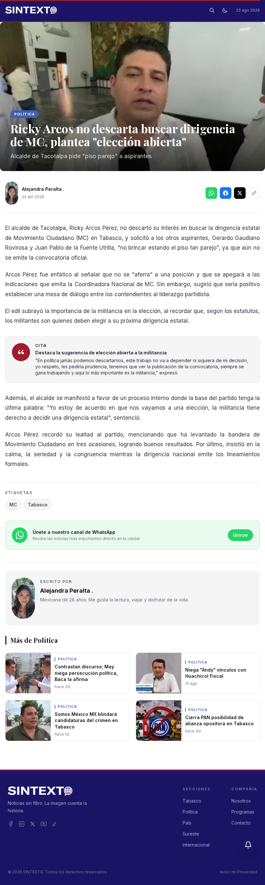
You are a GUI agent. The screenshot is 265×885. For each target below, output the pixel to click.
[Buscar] (212, 10)
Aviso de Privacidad (238, 871)
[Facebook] (11, 824)
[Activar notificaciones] (248, 845)
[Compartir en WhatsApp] (211, 193)
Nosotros (241, 801)
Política (24, 114)
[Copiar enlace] (254, 193)
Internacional (196, 844)
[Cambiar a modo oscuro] (225, 10)
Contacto (241, 823)
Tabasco (38, 504)
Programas (242, 812)
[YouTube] (44, 824)
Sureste (191, 833)
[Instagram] (22, 824)
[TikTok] (55, 824)
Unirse (240, 535)
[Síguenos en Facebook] (225, 193)
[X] (33, 824)
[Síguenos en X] (240, 193)
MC (13, 504)
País (187, 823)
